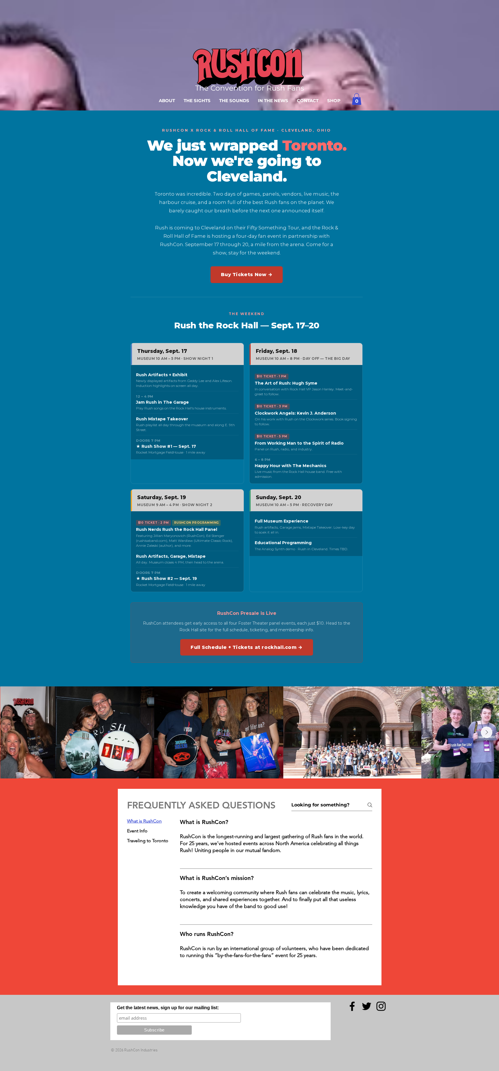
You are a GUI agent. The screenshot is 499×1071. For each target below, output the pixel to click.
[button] (357, 99)
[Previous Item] (12, 732)
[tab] (147, 821)
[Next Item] (486, 732)
